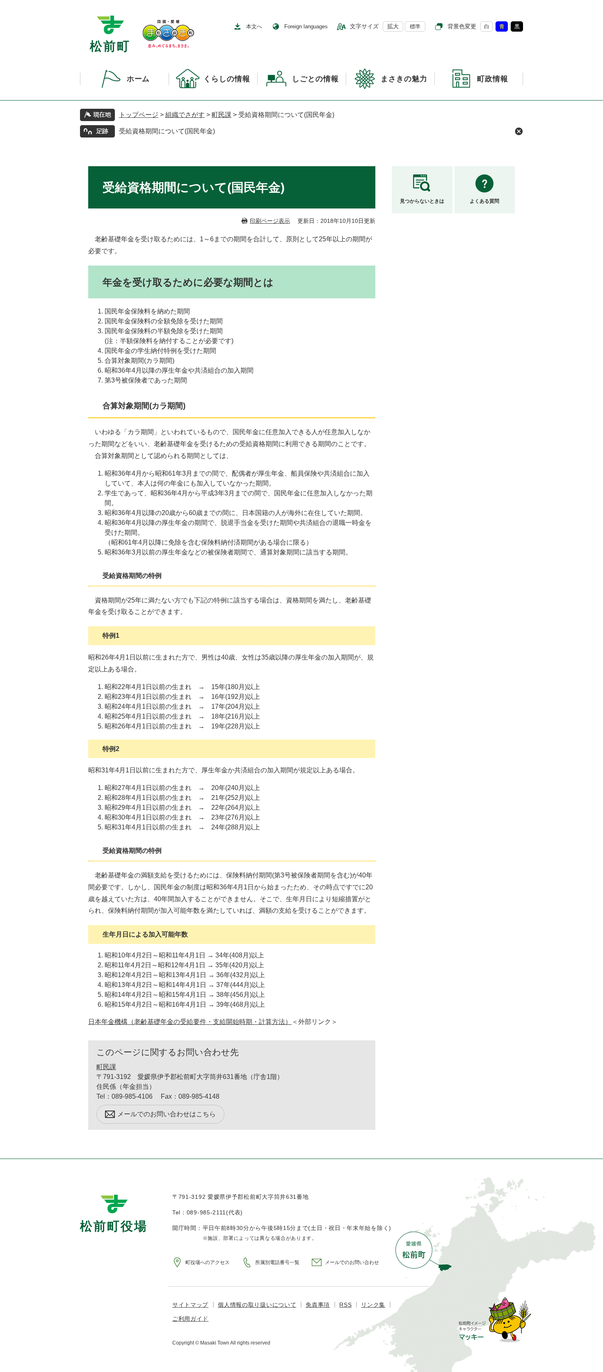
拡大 (393, 26)
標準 (415, 26)
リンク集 (373, 1304)
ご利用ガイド (190, 1318)
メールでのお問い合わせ (352, 1262)
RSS (345, 1304)
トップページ (138, 114)
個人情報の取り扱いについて (257, 1304)
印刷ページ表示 (270, 221)
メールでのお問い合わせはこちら (166, 1114)
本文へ (254, 26)
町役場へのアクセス (207, 1262)
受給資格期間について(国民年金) (167, 131)
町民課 (221, 114)
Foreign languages (306, 26)
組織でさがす (185, 114)
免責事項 (318, 1304)
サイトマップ (190, 1304)
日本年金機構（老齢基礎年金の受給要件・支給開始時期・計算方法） (190, 1021)
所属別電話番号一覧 (277, 1262)
